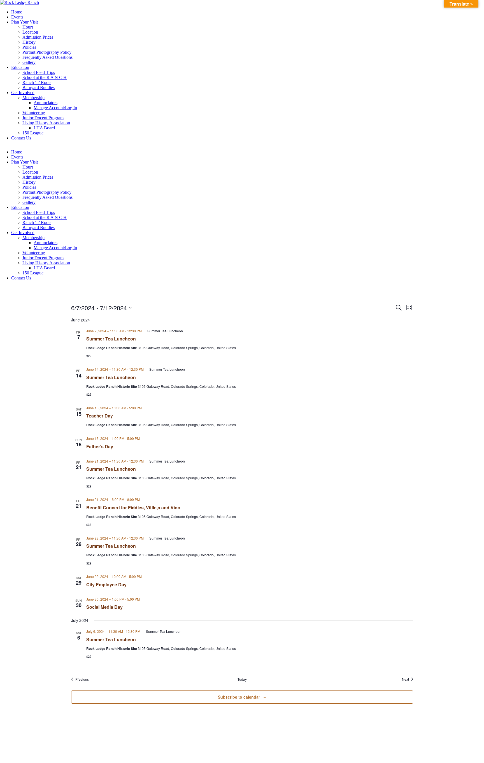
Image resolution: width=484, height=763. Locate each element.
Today (242, 679)
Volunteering (33, 112)
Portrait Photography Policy (46, 52)
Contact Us (21, 138)
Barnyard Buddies (38, 87)
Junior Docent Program (43, 117)
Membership (33, 97)
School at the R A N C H (44, 77)
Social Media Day (104, 607)
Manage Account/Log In (55, 107)
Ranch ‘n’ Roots (36, 82)
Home (16, 12)
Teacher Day (99, 415)
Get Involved (22, 92)
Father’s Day (99, 446)
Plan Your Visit (24, 22)
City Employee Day (106, 584)
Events (17, 17)
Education (20, 67)
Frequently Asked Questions (47, 57)
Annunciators (45, 102)
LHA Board (44, 127)
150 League (32, 132)
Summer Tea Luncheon (111, 338)
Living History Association (46, 122)
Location (30, 32)
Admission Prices (37, 37)
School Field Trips (38, 72)
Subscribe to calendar (239, 697)
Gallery (29, 62)
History (29, 42)
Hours (27, 27)
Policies (29, 47)
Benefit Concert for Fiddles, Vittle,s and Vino (133, 507)
